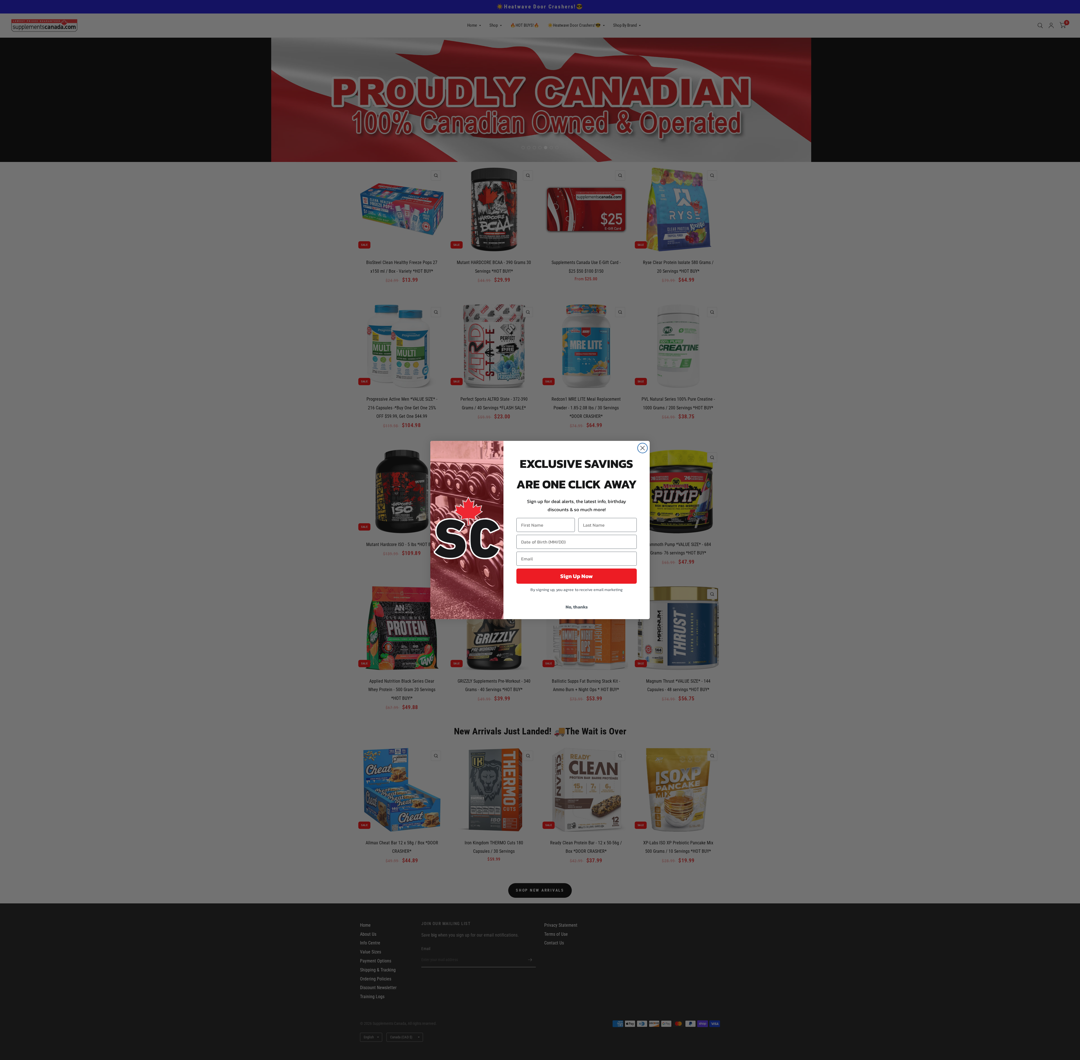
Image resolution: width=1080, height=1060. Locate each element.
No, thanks (577, 606)
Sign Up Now (576, 576)
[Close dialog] (642, 448)
